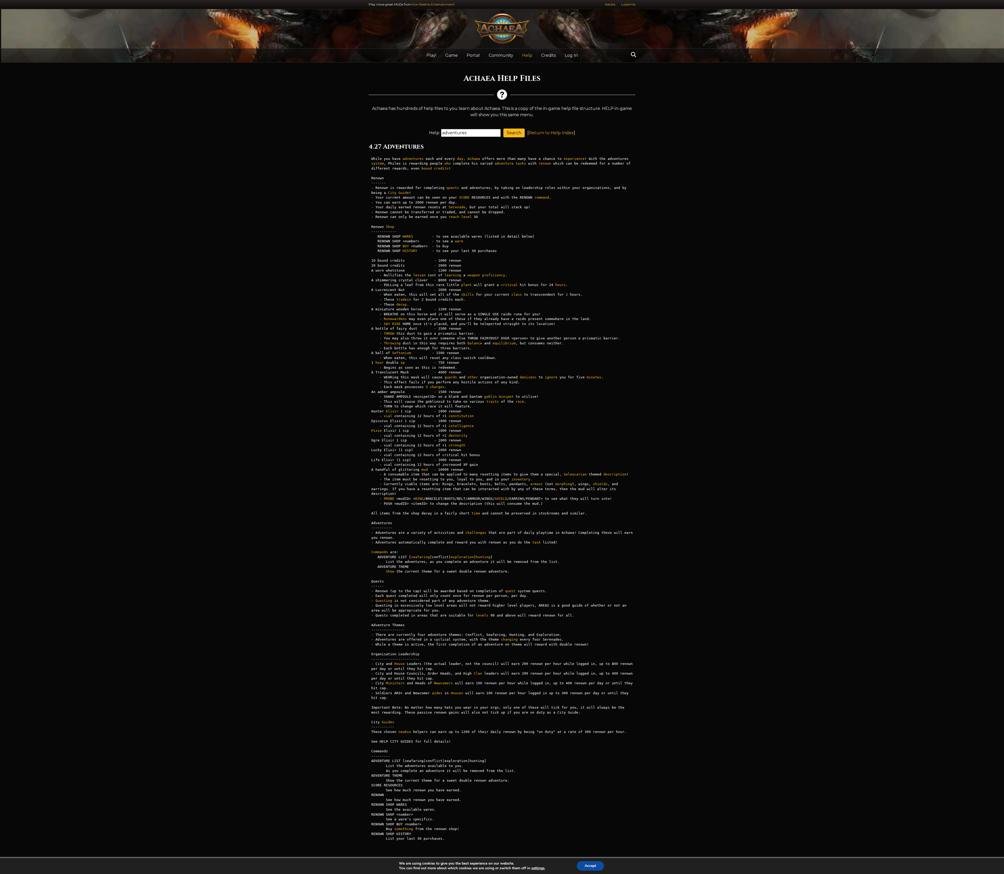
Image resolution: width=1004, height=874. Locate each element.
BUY (406, 246)
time (476, 513)
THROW (389, 333)
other (472, 377)
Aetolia (610, 4)
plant (466, 285)
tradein (403, 299)
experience (574, 159)
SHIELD (501, 499)
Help (527, 55)
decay (401, 304)
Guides (388, 722)
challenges (475, 533)
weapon (473, 275)
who (447, 163)
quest (510, 591)
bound (426, 168)
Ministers (395, 683)
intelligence (461, 426)
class (516, 294)
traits (492, 402)
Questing (383, 601)
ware (459, 241)
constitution (461, 416)
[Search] (632, 54)
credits (441, 168)
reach (454, 217)
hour (379, 363)
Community (501, 55)
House (399, 664)
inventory (520, 479)
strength (457, 445)
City (392, 193)
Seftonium (401, 353)
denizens (528, 377)
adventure (504, 163)
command (541, 197)
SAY (387, 324)
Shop (390, 227)
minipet (506, 397)
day (460, 159)
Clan (478, 673)
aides (437, 693)
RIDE (396, 324)
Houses (457, 693)
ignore (551, 377)
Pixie (376, 431)
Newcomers (443, 683)
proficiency (493, 275)
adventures (413, 159)
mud (424, 470)
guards (450, 377)
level (466, 217)
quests (453, 188)
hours (560, 285)
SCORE (464, 197)
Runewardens (395, 319)
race (520, 402)
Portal (473, 55)
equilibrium (504, 343)
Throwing (392, 343)
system (377, 163)
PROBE (389, 499)
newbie (404, 732)
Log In (571, 55)
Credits (548, 55)
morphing (563, 484)
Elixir (392, 411)
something (403, 829)
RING (419, 499)
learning (452, 275)
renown (545, 163)
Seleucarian (575, 474)
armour (536, 484)
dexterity (458, 436)
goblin (490, 397)
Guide (403, 193)
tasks (521, 163)
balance (474, 343)
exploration (462, 557)
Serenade (457, 207)
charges (437, 387)
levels (482, 615)
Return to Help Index (551, 132)
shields (600, 484)
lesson (419, 275)
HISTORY (410, 251)
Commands (379, 552)
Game (451, 55)
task (536, 542)
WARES (408, 236)
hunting (483, 557)
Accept (590, 865)
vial (388, 416)
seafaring (420, 557)
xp (403, 363)
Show (390, 571)
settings (538, 868)
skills (467, 294)
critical (509, 285)
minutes (594, 377)
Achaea (473, 159)
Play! (431, 55)
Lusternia (628, 4)
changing (509, 639)
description (614, 474)
